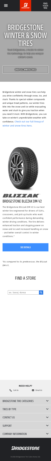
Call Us (16, 390)
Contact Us (9, 417)
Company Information (15, 434)
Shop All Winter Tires (25, 69)
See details (25, 247)
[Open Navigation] (6, 5)
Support (7, 425)
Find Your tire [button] (45, 5)
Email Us (39, 390)
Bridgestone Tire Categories (18, 401)
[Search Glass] (41, 292)
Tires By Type (9, 409)
